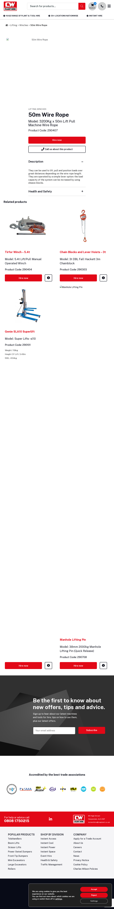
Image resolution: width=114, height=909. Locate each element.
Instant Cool (47, 843)
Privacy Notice (81, 860)
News (76, 856)
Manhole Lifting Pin (73, 639)
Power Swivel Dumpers (20, 851)
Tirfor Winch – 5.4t (17, 252)
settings (58, 899)
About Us (78, 843)
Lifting (13, 25)
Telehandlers (15, 838)
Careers (77, 847)
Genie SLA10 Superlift (20, 331)
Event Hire (46, 856)
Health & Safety (49, 860)
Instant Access (48, 838)
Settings (94, 901)
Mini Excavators (16, 860)
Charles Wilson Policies (85, 869)
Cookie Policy (80, 864)
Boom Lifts (13, 843)
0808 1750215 (16, 821)
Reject (94, 895)
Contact (77, 851)
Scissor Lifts (14, 847)
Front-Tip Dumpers (18, 856)
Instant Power (48, 847)
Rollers (11, 869)
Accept (94, 889)
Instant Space (48, 851)
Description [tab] (35, 161)
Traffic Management (51, 864)
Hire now (57, 140)
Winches (23, 25)
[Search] (81, 6)
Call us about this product (59, 149)
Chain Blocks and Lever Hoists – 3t (83, 252)
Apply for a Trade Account (87, 838)
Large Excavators (17, 864)
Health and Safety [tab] (40, 191)
